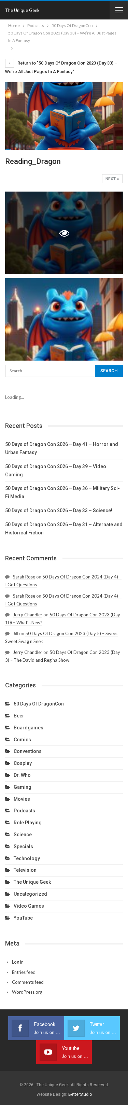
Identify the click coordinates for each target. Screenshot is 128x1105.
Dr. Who (22, 775)
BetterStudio (80, 1094)
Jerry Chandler (27, 614)
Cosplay (23, 763)
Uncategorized (30, 894)
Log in (18, 962)
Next (111, 179)
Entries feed (23, 972)
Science (23, 834)
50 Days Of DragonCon (39, 704)
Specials (23, 846)
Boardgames (28, 727)
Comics (22, 739)
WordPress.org (27, 992)
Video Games (29, 906)
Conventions (28, 751)
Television (25, 870)
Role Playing (28, 822)
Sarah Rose (24, 576)
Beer (19, 715)
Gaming (22, 787)
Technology (27, 858)
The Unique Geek (22, 10)
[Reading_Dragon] (64, 319)
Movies (22, 799)
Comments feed (28, 982)
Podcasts (24, 810)
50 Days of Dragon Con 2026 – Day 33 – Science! (58, 510)
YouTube (23, 918)
